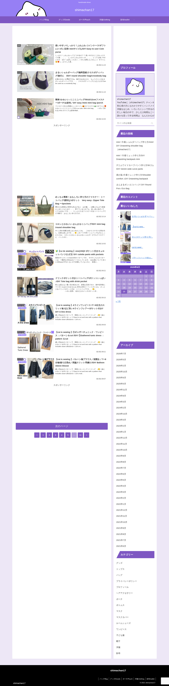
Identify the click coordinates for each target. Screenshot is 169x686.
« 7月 (118, 301)
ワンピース (121, 629)
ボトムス (120, 605)
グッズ (119, 563)
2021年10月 (121, 522)
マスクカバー (122, 617)
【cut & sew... (138, 227)
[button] (152, 123)
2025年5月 (121, 384)
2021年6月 (121, 546)
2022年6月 (121, 474)
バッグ (119, 575)
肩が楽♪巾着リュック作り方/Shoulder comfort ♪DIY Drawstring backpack (133, 177)
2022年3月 (121, 492)
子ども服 (120, 635)
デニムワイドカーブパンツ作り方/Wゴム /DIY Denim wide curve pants (135, 167)
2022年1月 (121, 504)
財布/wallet (151, 679)
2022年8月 (121, 462)
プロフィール (122, 587)
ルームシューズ (123, 623)
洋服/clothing (139, 679)
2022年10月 (121, 450)
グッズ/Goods (115, 679)
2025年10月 (121, 372)
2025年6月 (121, 377)
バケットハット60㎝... (142, 258)
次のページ (61, 426)
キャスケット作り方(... (142, 237)
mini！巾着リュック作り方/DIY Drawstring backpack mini (130, 157)
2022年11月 (121, 444)
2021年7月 (121, 540)
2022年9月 (121, 456)
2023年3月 (121, 420)
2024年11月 (121, 390)
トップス (120, 569)
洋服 (118, 647)
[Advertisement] (62, 33)
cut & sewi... (137, 247)
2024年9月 (121, 396)
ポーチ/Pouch (128, 679)
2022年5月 (121, 480)
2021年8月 (121, 534)
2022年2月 (121, 498)
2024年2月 (121, 408)
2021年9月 (121, 528)
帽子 (118, 641)
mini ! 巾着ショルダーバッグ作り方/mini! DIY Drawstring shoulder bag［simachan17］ (135, 146)
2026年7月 (121, 353)
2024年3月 (121, 402)
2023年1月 (121, 432)
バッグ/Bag (104, 679)
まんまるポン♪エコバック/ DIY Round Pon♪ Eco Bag (133, 187)
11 (80, 435)
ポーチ (119, 599)
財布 (118, 653)
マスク (119, 611)
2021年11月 (121, 516)
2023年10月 (121, 414)
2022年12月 (121, 438)
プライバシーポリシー (126, 581)
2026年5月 (121, 359)
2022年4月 (121, 486)
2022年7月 (121, 468)
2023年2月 (121, 426)
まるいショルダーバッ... (143, 216)
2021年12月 (121, 510)
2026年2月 (121, 366)
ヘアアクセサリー (124, 593)
